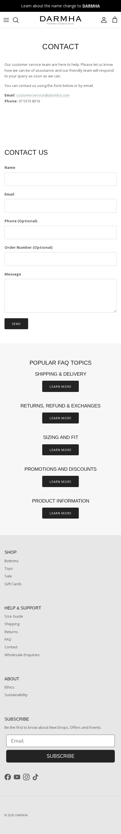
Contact (11, 646)
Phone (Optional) (21, 220)
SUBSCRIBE (61, 756)
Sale (8, 576)
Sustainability (16, 694)
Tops (9, 568)
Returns (11, 631)
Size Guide (14, 616)
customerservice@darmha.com (43, 95)
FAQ (8, 639)
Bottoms (12, 560)
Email (9, 194)
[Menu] (6, 20)
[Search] (18, 20)
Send (16, 324)
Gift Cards (13, 583)
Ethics (9, 687)
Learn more (60, 386)
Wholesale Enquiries (22, 654)
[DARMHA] (60, 20)
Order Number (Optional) (28, 247)
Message (13, 274)
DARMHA (21, 815)
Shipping (12, 623)
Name (10, 167)
